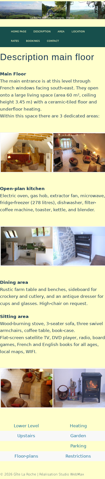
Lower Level (26, 425)
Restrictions (78, 456)
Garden (78, 435)
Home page (18, 31)
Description (41, 31)
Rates (15, 40)
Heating (78, 425)
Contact (53, 40)
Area (61, 31)
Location (78, 31)
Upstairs (26, 435)
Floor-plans (26, 456)
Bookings (33, 40)
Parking (78, 445)
